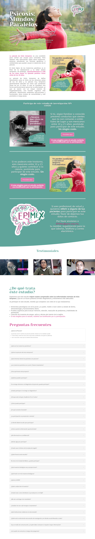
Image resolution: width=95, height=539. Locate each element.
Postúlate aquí (67, 134)
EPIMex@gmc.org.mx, (67, 223)
